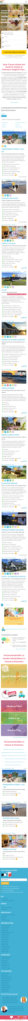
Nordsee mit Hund (5, 951)
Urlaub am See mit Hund (6, 980)
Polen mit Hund (4, 939)
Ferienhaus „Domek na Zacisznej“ (11, 435)
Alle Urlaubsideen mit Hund (19, 737)
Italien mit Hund (5, 929)
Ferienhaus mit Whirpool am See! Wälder (13, 530)
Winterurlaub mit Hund (6, 987)
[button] (14, 33)
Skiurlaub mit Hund (5, 989)
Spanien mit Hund (5, 936)
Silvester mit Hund (5, 991)
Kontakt (3, 918)
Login (3, 906)
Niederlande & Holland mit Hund (7, 932)
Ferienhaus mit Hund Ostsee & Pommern (13, 749)
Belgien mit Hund (5, 944)
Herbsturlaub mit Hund (6, 985)
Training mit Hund (5, 984)
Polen (3, 113)
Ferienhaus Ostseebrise (8, 388)
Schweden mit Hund (5, 937)
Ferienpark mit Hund (5, 964)
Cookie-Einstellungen (5, 920)
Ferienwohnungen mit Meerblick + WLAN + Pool (13, 150)
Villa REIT (4, 290)
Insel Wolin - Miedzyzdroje (16, 179)
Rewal (13, 130)
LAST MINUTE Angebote (6, 968)
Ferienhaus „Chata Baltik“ (9, 243)
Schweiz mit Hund (5, 941)
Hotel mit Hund (4, 962)
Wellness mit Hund (5, 982)
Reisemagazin (4, 916)
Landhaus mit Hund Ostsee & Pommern (14, 761)
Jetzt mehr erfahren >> (21, 649)
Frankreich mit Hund (5, 934)
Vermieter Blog (4, 909)
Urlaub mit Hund (4, 3)
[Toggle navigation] (26, 1)
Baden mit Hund (5, 975)
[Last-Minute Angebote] (14, 694)
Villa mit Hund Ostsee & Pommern (13, 765)
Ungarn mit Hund (5, 943)
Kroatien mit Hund (5, 930)
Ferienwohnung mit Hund (6, 957)
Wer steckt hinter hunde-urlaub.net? (8, 914)
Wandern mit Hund (5, 973)
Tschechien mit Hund (6, 946)
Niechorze (13, 224)
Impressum (17, 1020)
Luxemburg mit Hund (6, 948)
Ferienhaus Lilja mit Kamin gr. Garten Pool (13, 340)
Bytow (13, 511)
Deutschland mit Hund (6, 925)
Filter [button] (4, 115)
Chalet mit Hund (5, 960)
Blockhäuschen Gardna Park (9, 483)
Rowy (13, 464)
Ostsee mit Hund (5, 950)
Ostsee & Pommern (8, 130)
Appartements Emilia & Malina (10, 198)
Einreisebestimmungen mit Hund (8, 900)
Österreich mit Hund (5, 927)
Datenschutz (21, 1020)
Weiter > (8, 604)
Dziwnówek (14, 558)
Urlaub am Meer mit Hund (6, 978)
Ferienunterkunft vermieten (7, 907)
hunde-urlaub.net (8, 1020)
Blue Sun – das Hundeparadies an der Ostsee (14, 576)
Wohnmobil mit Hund (5, 965)
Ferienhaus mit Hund (5, 958)
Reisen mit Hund (5, 898)
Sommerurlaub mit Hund (6, 977)
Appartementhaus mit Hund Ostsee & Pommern (13, 752)
